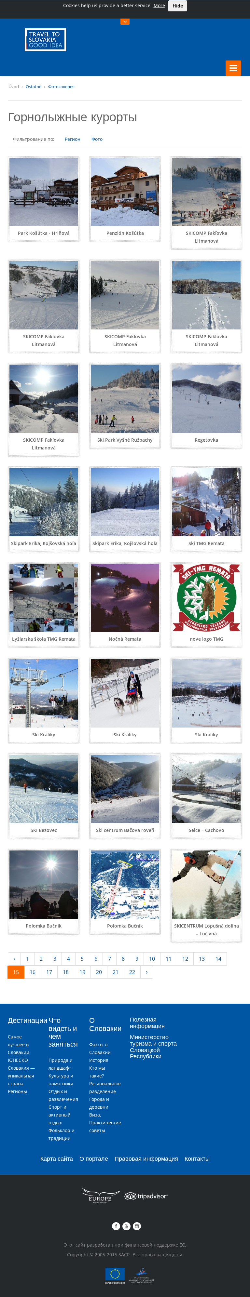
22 (132, 972)
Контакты (197, 1159)
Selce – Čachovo (206, 830)
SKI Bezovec (44, 830)
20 (99, 972)
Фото (97, 139)
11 (169, 958)
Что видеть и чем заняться (63, 1032)
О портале (93, 1159)
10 (152, 958)
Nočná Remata (125, 639)
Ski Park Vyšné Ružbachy (125, 440)
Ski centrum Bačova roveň (125, 830)
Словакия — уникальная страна (21, 1076)
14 (218, 958)
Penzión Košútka (125, 233)
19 (82, 972)
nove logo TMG (206, 639)
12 (185, 958)
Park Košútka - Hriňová (44, 233)
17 (49, 972)
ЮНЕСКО (18, 1060)
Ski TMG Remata (206, 543)
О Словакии (105, 1024)
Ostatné (33, 86)
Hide (178, 6)
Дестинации (27, 1020)
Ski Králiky (43, 734)
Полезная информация (147, 1022)
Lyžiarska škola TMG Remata (44, 639)
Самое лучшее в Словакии (18, 1044)
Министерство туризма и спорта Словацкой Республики (153, 1047)
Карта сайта (56, 1159)
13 (202, 958)
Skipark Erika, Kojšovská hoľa (43, 543)
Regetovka (206, 440)
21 (115, 972)
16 (32, 972)
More (159, 5)
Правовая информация (146, 1159)
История (98, 1060)
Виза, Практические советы (105, 1122)
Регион (72, 139)
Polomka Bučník (44, 926)
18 (66, 972)
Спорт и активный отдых (60, 1115)
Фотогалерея (61, 86)
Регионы (17, 1091)
